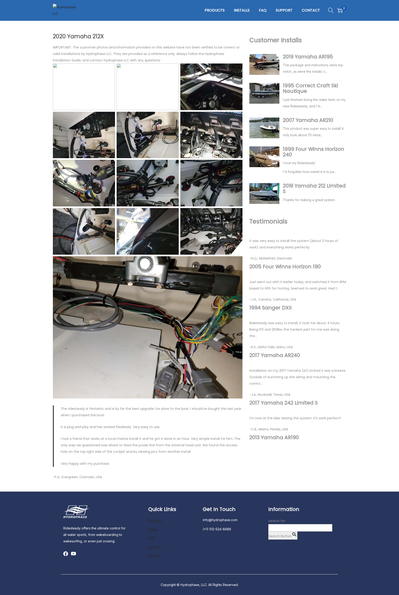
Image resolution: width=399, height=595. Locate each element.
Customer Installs (275, 40)
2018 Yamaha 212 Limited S (314, 188)
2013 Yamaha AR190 (274, 437)
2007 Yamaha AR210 (308, 120)
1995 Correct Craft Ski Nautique (310, 88)
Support (154, 547)
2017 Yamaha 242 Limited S (283, 403)
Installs (153, 530)
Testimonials (268, 221)
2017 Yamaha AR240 (274, 355)
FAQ (151, 538)
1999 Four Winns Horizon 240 (313, 151)
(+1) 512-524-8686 (217, 529)
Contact (154, 556)
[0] (340, 10)
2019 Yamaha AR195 (308, 57)
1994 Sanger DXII (270, 308)
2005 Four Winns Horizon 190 (285, 266)
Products (155, 521)
